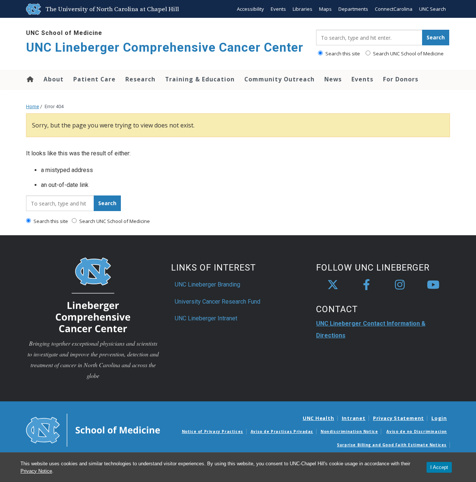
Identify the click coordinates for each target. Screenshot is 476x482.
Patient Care (94, 79)
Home (29, 79)
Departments (353, 9)
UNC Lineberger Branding (207, 284)
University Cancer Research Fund (217, 301)
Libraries (302, 9)
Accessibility (250, 9)
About (54, 79)
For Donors (400, 79)
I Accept (439, 467)
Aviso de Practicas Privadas (282, 431)
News (333, 79)
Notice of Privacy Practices (212, 431)
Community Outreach (279, 79)
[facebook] (366, 285)
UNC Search (432, 9)
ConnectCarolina (393, 9)
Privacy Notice (36, 471)
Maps (325, 9)
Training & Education (200, 79)
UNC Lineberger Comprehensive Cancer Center (164, 47)
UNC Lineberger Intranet (206, 318)
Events (278, 9)
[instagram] (399, 285)
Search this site (342, 53)
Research (140, 79)
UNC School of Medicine (64, 32)
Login (439, 418)
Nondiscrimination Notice (349, 431)
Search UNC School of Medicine (408, 53)
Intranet (354, 418)
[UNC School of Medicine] (93, 429)
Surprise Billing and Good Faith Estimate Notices (392, 444)
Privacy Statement (398, 418)
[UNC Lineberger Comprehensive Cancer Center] (93, 294)
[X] (333, 285)
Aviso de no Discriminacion (416, 431)
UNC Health (318, 418)
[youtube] (433, 285)
